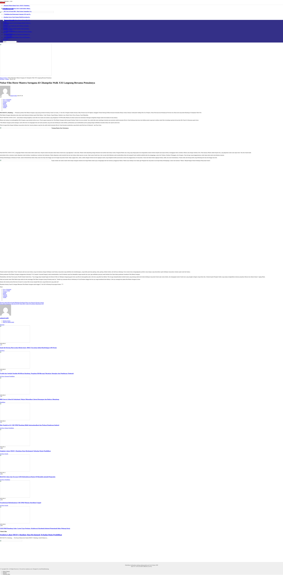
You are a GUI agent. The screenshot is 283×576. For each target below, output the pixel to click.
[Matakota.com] (7, 9)
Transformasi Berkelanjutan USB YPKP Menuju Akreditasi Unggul (20, 502)
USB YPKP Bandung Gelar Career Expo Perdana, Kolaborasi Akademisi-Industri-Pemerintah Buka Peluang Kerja (35, 528)
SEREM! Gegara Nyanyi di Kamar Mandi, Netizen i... (17, 23)
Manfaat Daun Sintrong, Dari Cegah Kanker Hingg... (17, 8)
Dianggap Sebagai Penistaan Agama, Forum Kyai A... (17, 20)
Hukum (6, 428)
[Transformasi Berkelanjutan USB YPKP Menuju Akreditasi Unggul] (15, 497)
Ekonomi (2, 324)
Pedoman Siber (6, 574)
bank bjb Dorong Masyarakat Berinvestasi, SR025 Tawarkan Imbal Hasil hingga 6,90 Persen (28, 347)
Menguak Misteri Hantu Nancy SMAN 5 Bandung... (16, 5)
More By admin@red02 (8, 322)
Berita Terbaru (6, 571)
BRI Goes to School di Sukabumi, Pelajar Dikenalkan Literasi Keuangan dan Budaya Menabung (29, 399)
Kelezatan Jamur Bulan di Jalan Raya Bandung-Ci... (16, 34)
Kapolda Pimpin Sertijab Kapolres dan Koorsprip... (16, 28)
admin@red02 (13, 95)
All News (5, 77)
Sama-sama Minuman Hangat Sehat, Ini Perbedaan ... (17, 37)
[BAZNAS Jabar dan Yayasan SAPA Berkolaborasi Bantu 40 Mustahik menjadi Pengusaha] (15, 471)
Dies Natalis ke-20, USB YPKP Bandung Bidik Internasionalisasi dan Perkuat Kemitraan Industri (29, 425)
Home (1, 77)
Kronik (7, 79)
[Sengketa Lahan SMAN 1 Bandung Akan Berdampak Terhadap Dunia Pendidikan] (15, 445)
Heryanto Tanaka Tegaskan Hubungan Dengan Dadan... (17, 31)
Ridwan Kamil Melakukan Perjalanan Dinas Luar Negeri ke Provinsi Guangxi (22, 302)
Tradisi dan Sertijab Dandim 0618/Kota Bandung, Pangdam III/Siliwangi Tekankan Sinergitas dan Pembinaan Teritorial (37, 373)
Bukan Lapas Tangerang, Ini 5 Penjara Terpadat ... (16, 25)
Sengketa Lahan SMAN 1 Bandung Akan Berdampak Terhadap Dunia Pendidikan (25, 451)
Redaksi (5, 40)
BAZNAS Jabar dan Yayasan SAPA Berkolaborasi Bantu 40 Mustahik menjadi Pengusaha (27, 477)
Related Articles (6, 320)
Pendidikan (12, 376)
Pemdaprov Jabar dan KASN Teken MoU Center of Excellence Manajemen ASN (22, 303)
